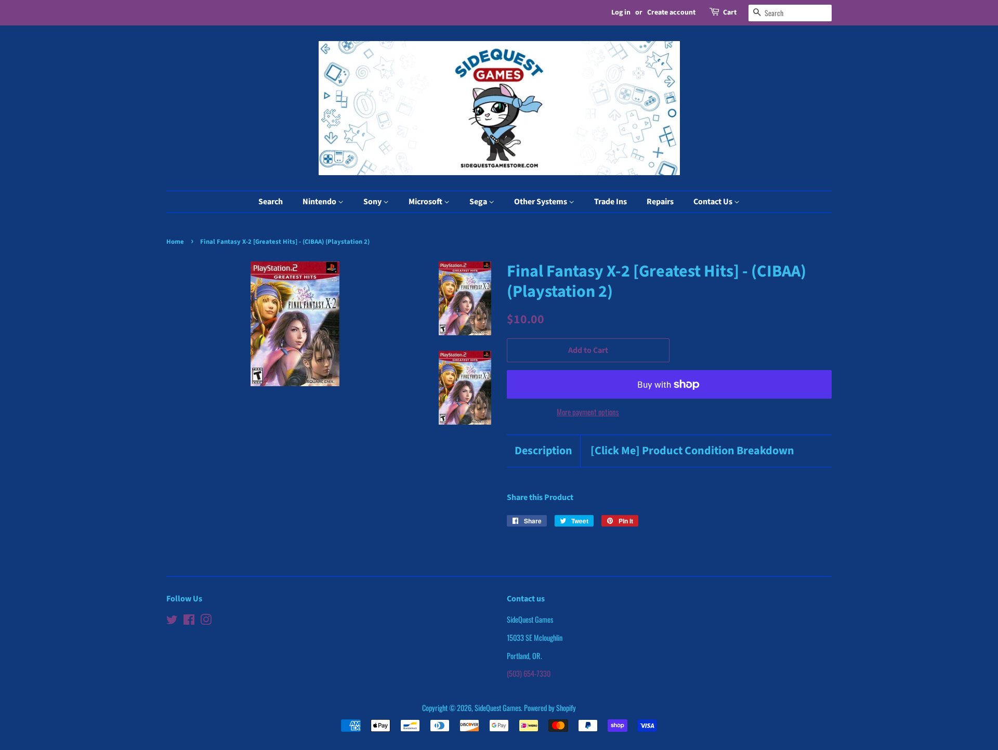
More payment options (588, 411)
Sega (479, 201)
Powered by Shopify (550, 707)
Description (543, 451)
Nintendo (320, 201)
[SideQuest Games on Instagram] (206, 620)
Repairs (660, 201)
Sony (373, 201)
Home (175, 241)
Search (270, 201)
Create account (671, 12)
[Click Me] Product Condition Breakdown (692, 451)
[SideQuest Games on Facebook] (189, 620)
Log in (621, 12)
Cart (730, 12)
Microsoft (426, 201)
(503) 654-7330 (528, 673)
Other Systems (541, 201)
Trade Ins (610, 201)
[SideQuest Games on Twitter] (172, 620)
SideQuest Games (498, 707)
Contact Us (713, 201)
